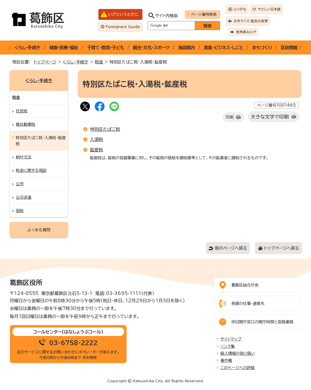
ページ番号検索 (203, 14)
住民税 (21, 111)
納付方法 (23, 157)
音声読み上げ (246, 32)
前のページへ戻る (231, 248)
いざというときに (123, 14)
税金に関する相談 (31, 170)
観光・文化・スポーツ (151, 47)
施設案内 (186, 47)
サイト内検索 (166, 16)
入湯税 (96, 139)
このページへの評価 (237, 368)
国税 (20, 211)
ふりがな (239, 9)
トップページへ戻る (281, 248)
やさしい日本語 (269, 9)
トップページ (45, 62)
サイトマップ (230, 339)
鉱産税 (96, 150)
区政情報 (289, 47)
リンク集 (227, 346)
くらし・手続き (27, 47)
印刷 (229, 117)
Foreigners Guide (123, 27)
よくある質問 (38, 230)
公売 (20, 184)
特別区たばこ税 (105, 129)
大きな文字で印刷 (270, 116)
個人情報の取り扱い (237, 353)
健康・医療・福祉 (63, 47)
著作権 (226, 360)
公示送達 (23, 197)
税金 (99, 62)
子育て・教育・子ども (105, 47)
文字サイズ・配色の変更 (250, 21)
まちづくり (262, 47)
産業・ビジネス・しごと (223, 47)
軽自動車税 (25, 124)
